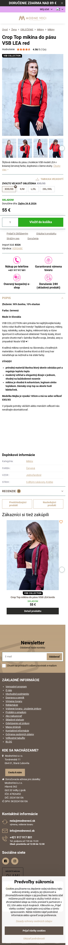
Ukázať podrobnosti (34, 938)
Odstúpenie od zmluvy (17, 723)
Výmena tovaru (14, 701)
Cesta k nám (15, 772)
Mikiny (29, 461)
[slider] (24, 49)
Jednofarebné (33, 475)
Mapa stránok (13, 727)
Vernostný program (16, 686)
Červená (30, 468)
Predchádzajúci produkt (18, 504)
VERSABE (17, 248)
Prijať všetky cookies (34, 930)
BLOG (9, 741)
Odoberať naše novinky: (33, 647)
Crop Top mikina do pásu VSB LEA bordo (33, 597)
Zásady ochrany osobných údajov (34, 921)
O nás (9, 690)
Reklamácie (12, 705)
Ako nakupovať (14, 716)
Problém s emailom (16, 712)
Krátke (49, 482)
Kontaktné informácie (17, 730)
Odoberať (54, 656)
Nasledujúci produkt (49, 504)
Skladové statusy (15, 719)
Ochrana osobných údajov (20, 734)
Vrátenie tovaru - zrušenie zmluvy (23, 708)
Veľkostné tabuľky (15, 738)
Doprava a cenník (15, 697)
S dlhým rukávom (35, 482)
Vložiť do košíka (40, 222)
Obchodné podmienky (17, 694)
